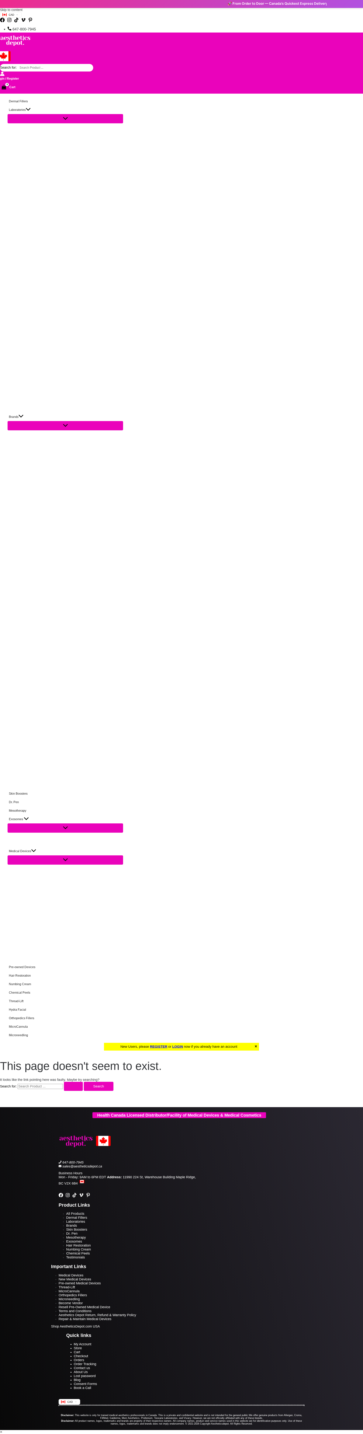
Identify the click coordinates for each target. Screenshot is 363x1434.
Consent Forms (85, 1384)
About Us (81, 1372)
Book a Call (82, 1388)
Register (13, 78)
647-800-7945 (73, 1162)
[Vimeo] (23, 21)
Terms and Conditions (75, 1311)
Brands (71, 1225)
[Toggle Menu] (65, 118)
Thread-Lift (67, 1287)
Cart (77, 1352)
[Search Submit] (73, 1086)
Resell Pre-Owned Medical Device (84, 1307)
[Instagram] (9, 21)
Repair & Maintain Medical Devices (85, 1319)
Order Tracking (85, 1364)
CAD (11, 14)
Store (78, 1348)
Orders (79, 1360)
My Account (82, 1344)
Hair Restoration (78, 1245)
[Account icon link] (2, 74)
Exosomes (74, 1241)
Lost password (85, 1376)
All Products (75, 1214)
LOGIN (177, 1046)
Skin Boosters (76, 1229)
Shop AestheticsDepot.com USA (75, 1326)
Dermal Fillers (76, 1217)
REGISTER (158, 1046)
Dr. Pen (72, 1233)
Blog (77, 1380)
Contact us (82, 1368)
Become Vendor (71, 1303)
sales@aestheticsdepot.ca (82, 1166)
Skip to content (11, 10)
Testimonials (75, 1257)
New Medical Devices (75, 1279)
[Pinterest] (30, 21)
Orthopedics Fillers (73, 1295)
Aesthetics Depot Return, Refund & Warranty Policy (97, 1315)
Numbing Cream (78, 1249)
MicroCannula (69, 1291)
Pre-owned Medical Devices (80, 1283)
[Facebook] (2, 21)
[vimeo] (81, 1196)
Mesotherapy (76, 1237)
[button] (28, 110)
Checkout (81, 1356)
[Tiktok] (16, 21)
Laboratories (75, 1221)
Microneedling (69, 1299)
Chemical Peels (78, 1253)
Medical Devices (71, 1275)
